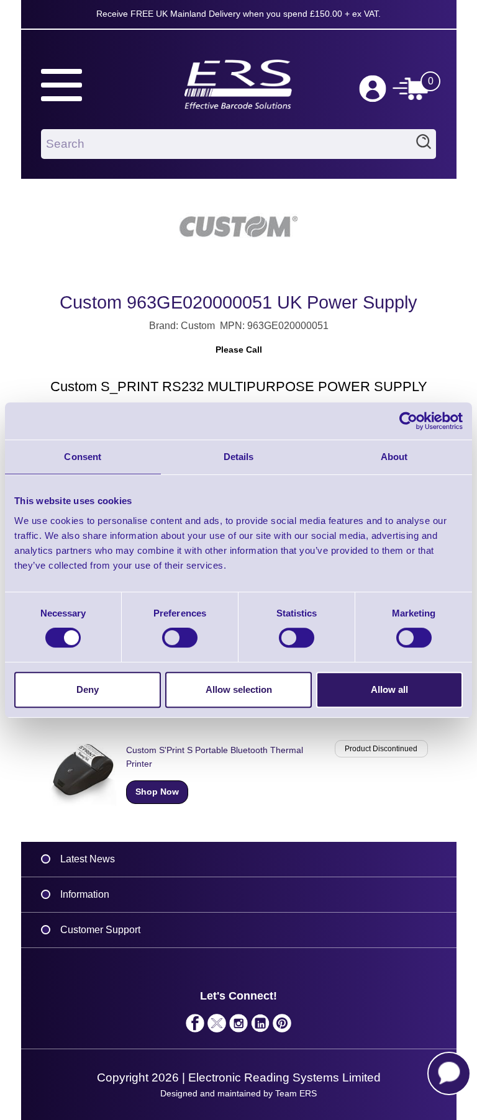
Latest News (87, 859)
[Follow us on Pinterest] (282, 1026)
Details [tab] (239, 456)
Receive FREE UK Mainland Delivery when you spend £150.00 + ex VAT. (238, 14)
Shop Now (157, 792)
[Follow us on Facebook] (195, 1026)
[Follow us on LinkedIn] (260, 1026)
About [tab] (394, 456)
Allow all (389, 689)
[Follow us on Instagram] (239, 1026)
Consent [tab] (82, 456)
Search (423, 144)
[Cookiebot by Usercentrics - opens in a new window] (408, 421)
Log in (372, 89)
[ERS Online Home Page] (238, 79)
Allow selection (239, 689)
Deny (87, 689)
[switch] (180, 638)
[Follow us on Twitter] (217, 1026)
